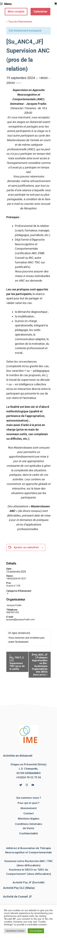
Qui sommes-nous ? (28, 797)
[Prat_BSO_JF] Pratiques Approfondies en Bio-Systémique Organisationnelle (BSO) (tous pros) (40, 664)
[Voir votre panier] (55, 4)
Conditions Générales (28, 824)
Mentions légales (28, 818)
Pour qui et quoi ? (28, 802)
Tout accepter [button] (36, 931)
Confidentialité (28, 833)
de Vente (28, 828)
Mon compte (16, 11)
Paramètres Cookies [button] (15, 931)
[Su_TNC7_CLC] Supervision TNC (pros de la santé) (17, 661)
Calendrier (40, 11)
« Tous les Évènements (19, 21)
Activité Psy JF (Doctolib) (28, 882)
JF (7, 593)
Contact (28, 813)
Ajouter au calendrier (26, 547)
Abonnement (28, 808)
